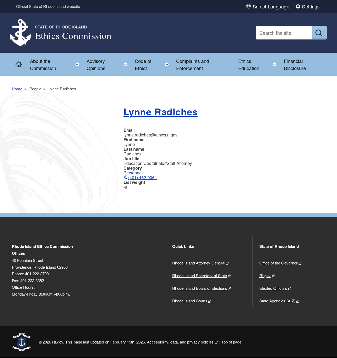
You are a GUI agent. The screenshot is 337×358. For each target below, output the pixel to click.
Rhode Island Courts (189, 300)
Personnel (133, 173)
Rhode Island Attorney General (198, 263)
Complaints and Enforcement (192, 64)
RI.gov (265, 275)
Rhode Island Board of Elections (199, 288)
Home (17, 88)
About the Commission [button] (56, 64)
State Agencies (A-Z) (277, 300)
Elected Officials (273, 288)
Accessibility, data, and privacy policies (180, 342)
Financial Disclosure (295, 64)
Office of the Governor (278, 263)
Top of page (231, 342)
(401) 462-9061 (142, 177)
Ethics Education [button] (259, 64)
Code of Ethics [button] (153, 64)
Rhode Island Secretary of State (199, 275)
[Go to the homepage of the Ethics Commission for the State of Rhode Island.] (23, 33)
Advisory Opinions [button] (109, 64)
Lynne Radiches (160, 111)
